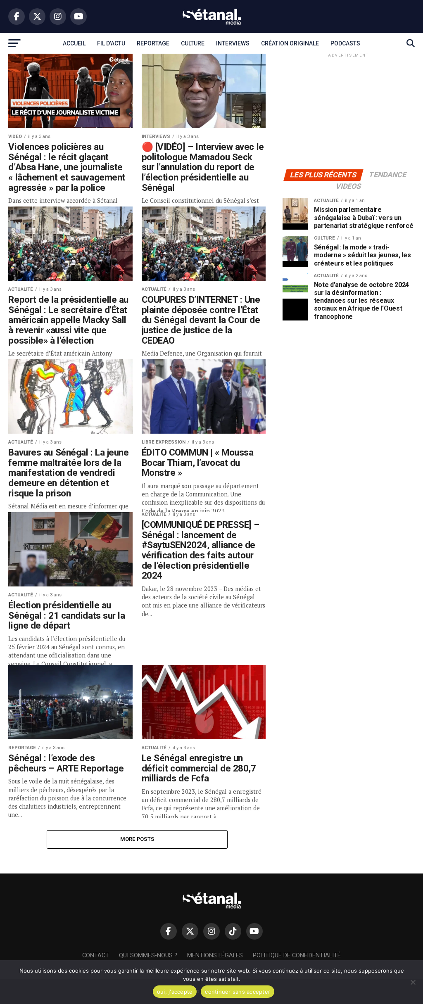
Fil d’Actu (111, 43)
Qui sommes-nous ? (148, 955)
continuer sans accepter (237, 991)
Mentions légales (215, 955)
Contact (95, 955)
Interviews (233, 43)
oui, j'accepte (175, 991)
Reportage (153, 43)
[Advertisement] (349, 110)
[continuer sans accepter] (413, 982)
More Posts (137, 839)
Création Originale (290, 43)
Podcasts (345, 43)
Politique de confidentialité (297, 955)
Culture (192, 43)
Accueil (74, 43)
